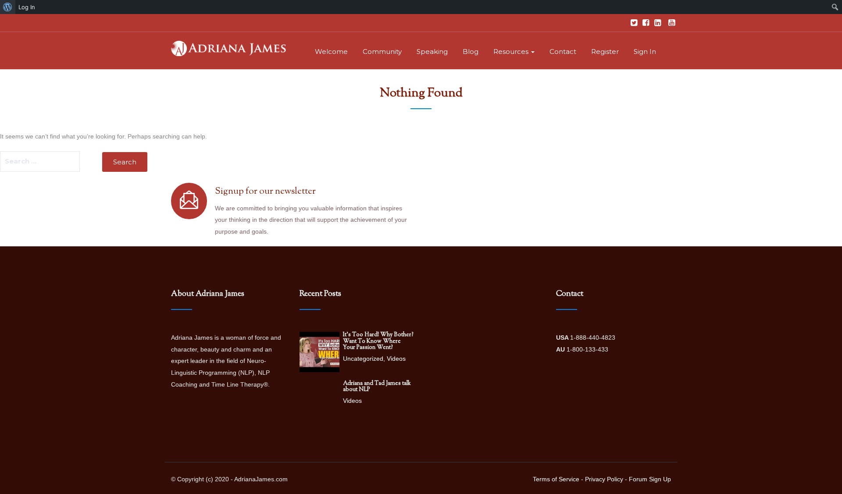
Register (605, 51)
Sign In (645, 51)
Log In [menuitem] (26, 7)
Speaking (432, 51)
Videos (396, 358)
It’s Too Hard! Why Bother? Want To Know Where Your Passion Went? (378, 341)
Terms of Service (556, 479)
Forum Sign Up (650, 479)
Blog (470, 51)
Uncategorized (363, 358)
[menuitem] (7, 7)
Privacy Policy (604, 479)
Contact (562, 51)
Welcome (331, 51)
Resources (511, 51)
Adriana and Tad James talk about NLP (377, 387)
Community (382, 51)
